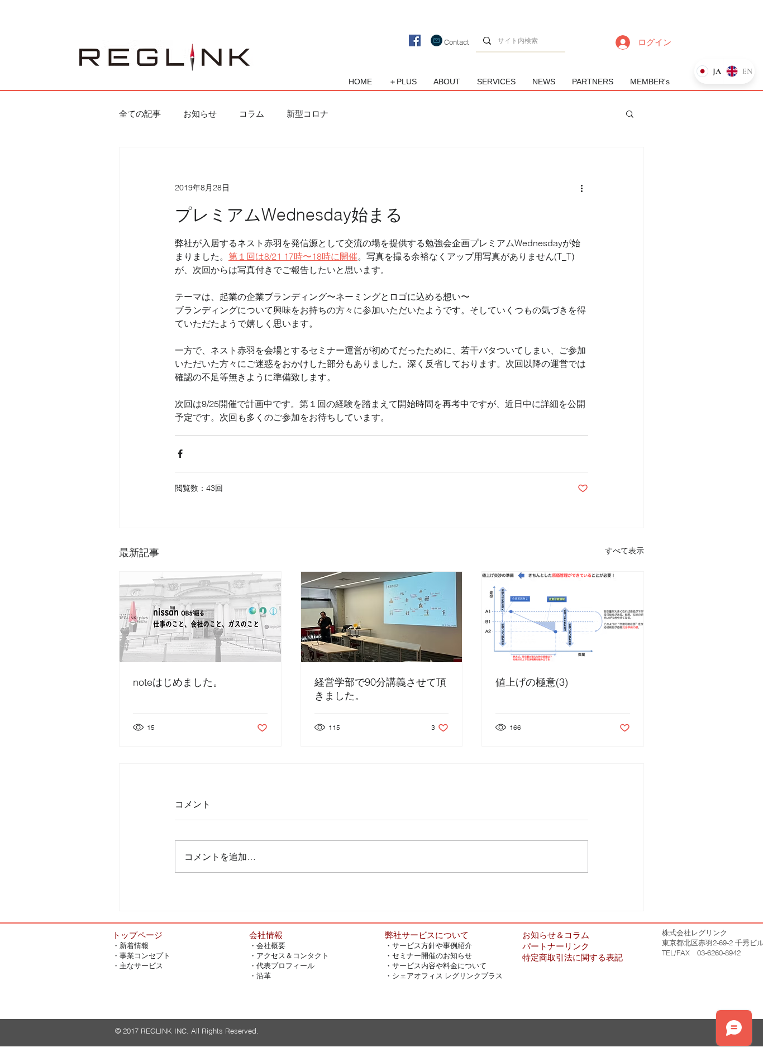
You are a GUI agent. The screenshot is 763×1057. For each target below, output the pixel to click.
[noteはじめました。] (200, 617)
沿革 (263, 976)
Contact (456, 41)
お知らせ (200, 113)
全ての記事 (140, 113)
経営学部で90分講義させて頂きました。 (380, 689)
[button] (629, 113)
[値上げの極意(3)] (562, 617)
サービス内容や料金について (439, 966)
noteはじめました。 (178, 682)
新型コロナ (307, 113)
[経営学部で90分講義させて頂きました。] (381, 617)
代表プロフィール (285, 966)
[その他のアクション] (581, 187)
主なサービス (141, 966)
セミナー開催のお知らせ (432, 955)
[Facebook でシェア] (180, 453)
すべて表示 (624, 551)
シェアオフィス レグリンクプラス (447, 976)
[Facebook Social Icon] (415, 40)
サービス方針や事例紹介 (432, 945)
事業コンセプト (145, 955)
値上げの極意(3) (531, 682)
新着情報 (134, 945)
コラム (251, 113)
